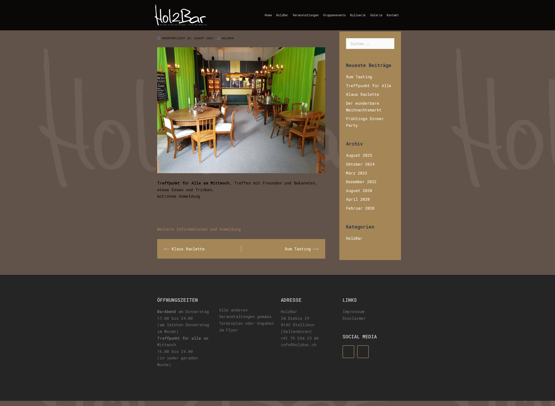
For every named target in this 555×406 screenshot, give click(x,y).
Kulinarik (358, 15)
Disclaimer (354, 318)
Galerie (376, 15)
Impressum (353, 311)
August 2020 (359, 190)
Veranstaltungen (306, 15)
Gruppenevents (334, 15)
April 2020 (358, 199)
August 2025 (359, 155)
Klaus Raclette (188, 248)
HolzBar (282, 15)
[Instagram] (363, 351)
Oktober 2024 (360, 164)
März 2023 (356, 173)
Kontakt (393, 15)
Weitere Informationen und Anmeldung (199, 229)
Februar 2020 (360, 208)
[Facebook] (348, 351)
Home (268, 15)
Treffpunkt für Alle (368, 85)
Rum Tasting (298, 248)
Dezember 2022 (361, 181)
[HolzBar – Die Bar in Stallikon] (181, 14)
